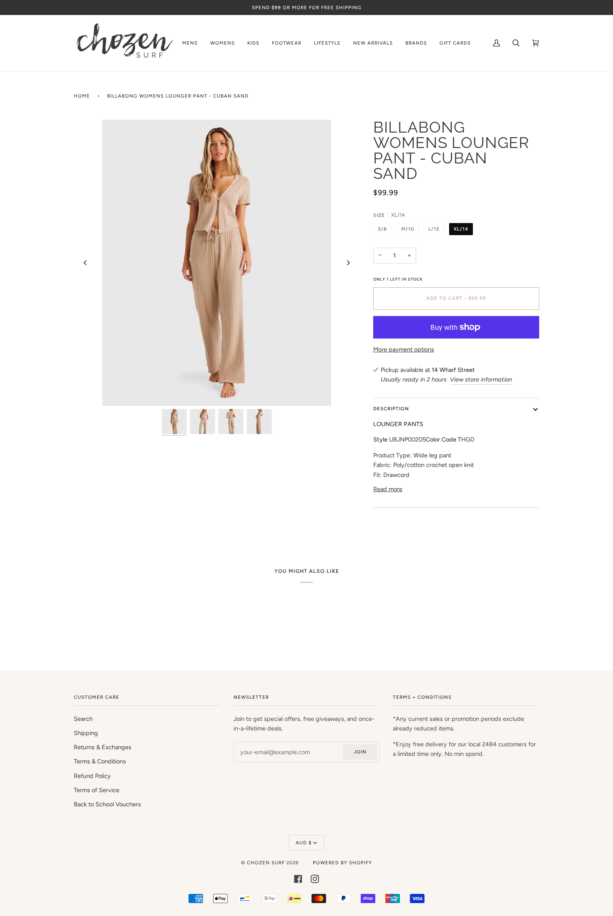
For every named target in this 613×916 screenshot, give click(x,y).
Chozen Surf (266, 863)
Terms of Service (96, 790)
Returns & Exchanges (102, 747)
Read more (387, 489)
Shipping (86, 733)
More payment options (403, 349)
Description (391, 409)
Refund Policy (92, 776)
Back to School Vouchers (107, 804)
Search (83, 719)
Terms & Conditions (100, 761)
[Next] (348, 262)
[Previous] (85, 262)
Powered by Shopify (342, 863)
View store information (481, 379)
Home (82, 96)
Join (360, 752)
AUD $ (304, 843)
